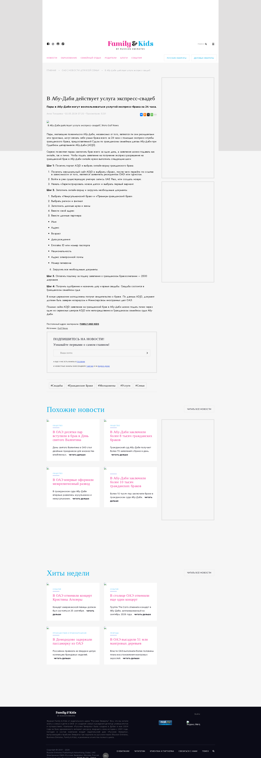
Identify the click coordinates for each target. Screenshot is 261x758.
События (136, 57)
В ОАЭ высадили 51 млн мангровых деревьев (129, 641)
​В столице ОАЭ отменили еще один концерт (129, 597)
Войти (197, 714)
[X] (148, 114)
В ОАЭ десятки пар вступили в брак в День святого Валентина (71, 436)
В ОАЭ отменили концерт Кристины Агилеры (72, 597)
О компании (123, 751)
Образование (69, 57)
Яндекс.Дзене (104, 366)
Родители (111, 57)
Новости (52, 57)
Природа (114, 633)
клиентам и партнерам (162, 751)
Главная (51, 70)
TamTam (89, 366)
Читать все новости (199, 409)
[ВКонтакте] (141, 114)
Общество (58, 425)
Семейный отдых (91, 57)
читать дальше (77, 454)
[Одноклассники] (144, 114)
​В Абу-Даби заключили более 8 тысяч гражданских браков (131, 436)
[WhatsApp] (151, 114)
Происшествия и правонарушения (70, 633)
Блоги (124, 57)
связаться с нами (188, 751)
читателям (139, 751)
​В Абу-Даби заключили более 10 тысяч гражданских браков (128, 482)
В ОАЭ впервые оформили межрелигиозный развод (73, 482)
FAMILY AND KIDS (89, 324)
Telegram (81, 362)
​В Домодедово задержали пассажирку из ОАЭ (72, 641)
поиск (205, 751)
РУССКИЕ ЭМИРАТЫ (176, 58)
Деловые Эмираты (204, 58)
